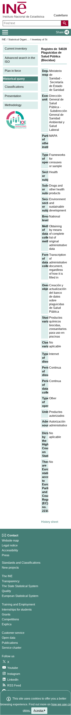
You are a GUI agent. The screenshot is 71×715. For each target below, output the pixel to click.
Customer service (13, 632)
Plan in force (13, 70)
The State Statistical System (20, 586)
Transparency (10, 581)
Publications (10, 642)
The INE (7, 576)
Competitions (10, 619)
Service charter (11, 647)
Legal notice (10, 545)
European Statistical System (20, 595)
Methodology (13, 105)
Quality (6, 591)
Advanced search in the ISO (20, 59)
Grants (6, 614)
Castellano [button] (61, 15)
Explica (6, 624)
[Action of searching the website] (64, 23)
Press (5, 555)
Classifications (14, 86)
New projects (10, 567)
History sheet (49, 521)
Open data (8, 637)
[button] (61, 32)
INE (4, 39)
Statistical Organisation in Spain (25, 39)
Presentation (13, 96)
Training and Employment (18, 604)
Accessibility (10, 550)
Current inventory (16, 48)
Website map (10, 540)
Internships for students (17, 609)
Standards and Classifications (21, 562)
